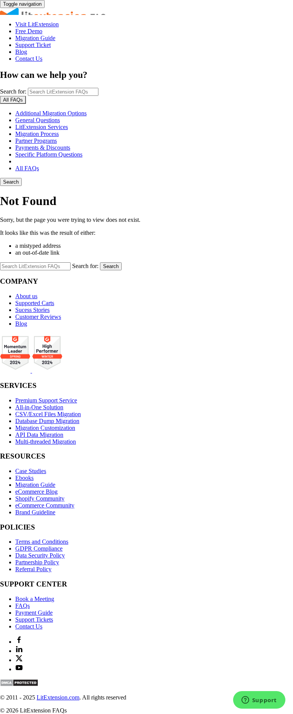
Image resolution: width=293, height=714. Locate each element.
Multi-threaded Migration (45, 441)
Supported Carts (34, 303)
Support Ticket (33, 45)
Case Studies (30, 471)
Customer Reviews (38, 316)
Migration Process (37, 134)
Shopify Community (39, 498)
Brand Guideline (35, 512)
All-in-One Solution (39, 407)
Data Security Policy (40, 555)
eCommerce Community (44, 505)
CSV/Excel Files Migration (48, 414)
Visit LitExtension (37, 24)
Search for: (13, 91)
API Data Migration (39, 434)
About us (26, 296)
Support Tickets (34, 619)
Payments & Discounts (42, 147)
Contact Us (28, 58)
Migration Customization (45, 428)
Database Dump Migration (47, 421)
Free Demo (28, 31)
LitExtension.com (58, 697)
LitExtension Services (41, 127)
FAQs (22, 606)
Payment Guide (34, 612)
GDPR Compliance (39, 548)
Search (11, 182)
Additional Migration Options (51, 113)
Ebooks (24, 478)
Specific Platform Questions (48, 154)
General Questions (37, 120)
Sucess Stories (32, 310)
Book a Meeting (34, 599)
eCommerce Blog (36, 491)
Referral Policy (33, 569)
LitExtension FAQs (146, 11)
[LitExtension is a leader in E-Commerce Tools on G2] (16, 370)
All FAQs (27, 168)
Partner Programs (36, 140)
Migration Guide (35, 38)
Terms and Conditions (41, 541)
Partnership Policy (37, 562)
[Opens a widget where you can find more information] (259, 700)
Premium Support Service (46, 400)
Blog (21, 51)
